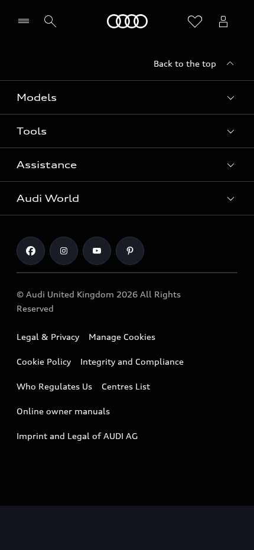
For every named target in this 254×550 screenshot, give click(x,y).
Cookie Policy (44, 361)
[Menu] (26, 21)
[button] (127, 97)
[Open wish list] (195, 21)
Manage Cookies (122, 337)
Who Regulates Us (54, 386)
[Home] (127, 21)
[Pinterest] (130, 251)
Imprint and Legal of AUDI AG (77, 436)
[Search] (50, 21)
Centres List (126, 386)
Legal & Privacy (48, 337)
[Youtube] (97, 251)
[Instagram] (64, 251)
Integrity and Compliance (132, 361)
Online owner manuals (63, 411)
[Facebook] (31, 251)
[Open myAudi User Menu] (223, 21)
